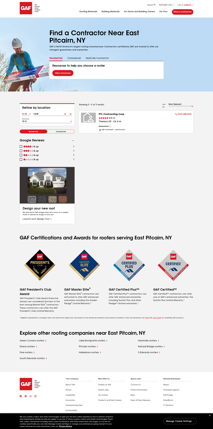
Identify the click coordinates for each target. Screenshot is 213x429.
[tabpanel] (106, 70)
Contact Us (136, 385)
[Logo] (30, 14)
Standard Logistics (171, 390)
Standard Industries (74, 405)
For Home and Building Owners (139, 12)
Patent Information (139, 390)
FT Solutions (168, 405)
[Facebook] (21, 396)
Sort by (164, 106)
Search (150, 5)
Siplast (166, 385)
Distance (25, 119)
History (68, 390)
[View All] (110, 126)
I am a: (184, 5)
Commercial (61, 131)
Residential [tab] (55, 58)
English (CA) (167, 5)
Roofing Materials (88, 12)
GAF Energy (168, 395)
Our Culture (103, 395)
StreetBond (168, 400)
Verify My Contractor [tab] (97, 58)
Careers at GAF (104, 385)
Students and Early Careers (110, 400)
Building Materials (111, 12)
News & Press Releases (140, 400)
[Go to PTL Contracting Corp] (88, 118)
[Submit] (70, 113)
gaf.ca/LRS (157, 318)
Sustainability (71, 411)
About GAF (70, 385)
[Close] (209, 415)
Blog (132, 395)
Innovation (70, 400)
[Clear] (65, 113)
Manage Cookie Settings (179, 421)
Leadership (70, 395)
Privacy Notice (65, 426)
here (147, 318)
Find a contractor (183, 12)
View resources (63, 73)
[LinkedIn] (26, 396)
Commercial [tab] (74, 58)
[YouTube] (35, 396)
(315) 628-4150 (183, 114)
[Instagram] (31, 396)
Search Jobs (103, 390)
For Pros (164, 12)
